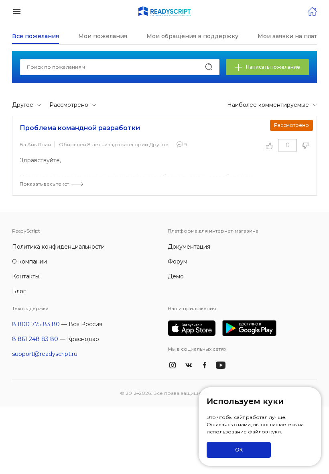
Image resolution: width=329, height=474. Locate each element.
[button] (17, 11)
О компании (29, 261)
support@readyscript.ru (44, 354)
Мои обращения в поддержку (192, 36)
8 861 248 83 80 (35, 339)
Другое (159, 144)
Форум (177, 261)
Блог (19, 291)
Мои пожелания (102, 36)
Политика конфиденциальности (58, 246)
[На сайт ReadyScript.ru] (312, 11)
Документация (189, 246)
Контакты (25, 276)
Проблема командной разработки (80, 128)
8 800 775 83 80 (36, 324)
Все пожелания (35, 36)
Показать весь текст (44, 184)
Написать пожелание (273, 67)
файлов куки (264, 432)
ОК (239, 450)
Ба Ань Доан (35, 144)
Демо (176, 276)
